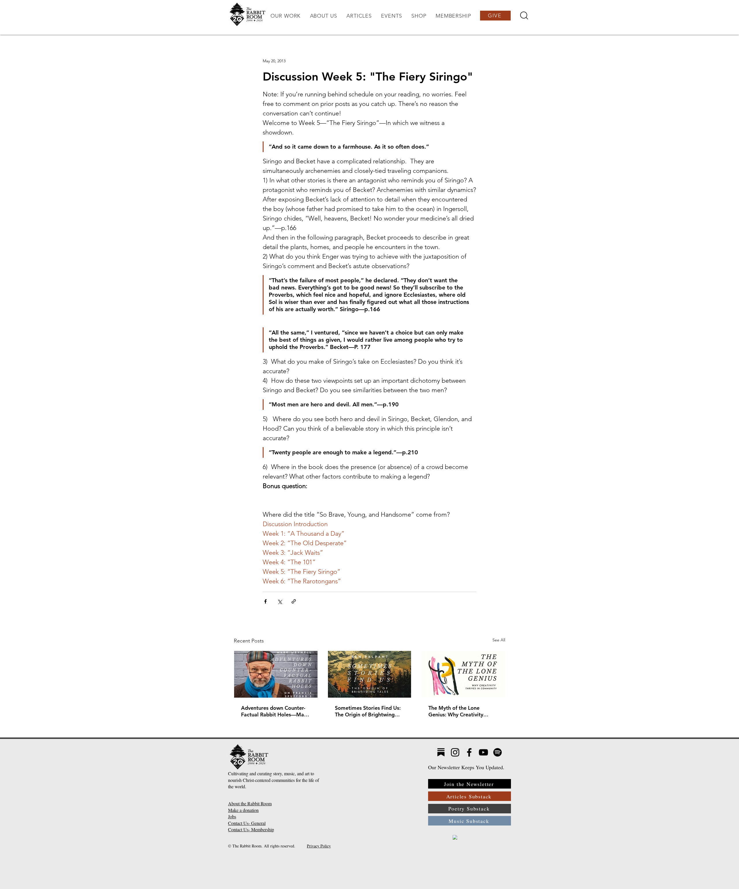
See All (498, 640)
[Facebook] (469, 752)
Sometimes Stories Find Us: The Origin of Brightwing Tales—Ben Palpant (368, 711)
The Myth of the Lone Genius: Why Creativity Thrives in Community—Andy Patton (457, 711)
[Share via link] (293, 601)
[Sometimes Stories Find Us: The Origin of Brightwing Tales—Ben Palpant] (369, 674)
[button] (285, 16)
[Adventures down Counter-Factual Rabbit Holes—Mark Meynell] (276, 674)
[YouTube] (483, 752)
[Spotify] (497, 752)
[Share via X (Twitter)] (279, 601)
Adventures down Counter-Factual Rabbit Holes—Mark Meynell (275, 711)
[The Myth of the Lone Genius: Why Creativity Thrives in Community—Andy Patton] (463, 674)
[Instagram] (455, 752)
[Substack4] (441, 752)
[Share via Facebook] (265, 601)
